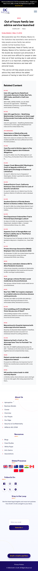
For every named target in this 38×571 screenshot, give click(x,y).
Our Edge (7, 420)
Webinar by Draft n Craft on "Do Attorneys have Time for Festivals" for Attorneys (18, 342)
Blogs (6, 440)
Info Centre (8, 450)
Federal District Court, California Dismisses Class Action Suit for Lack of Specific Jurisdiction (18, 186)
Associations (8, 454)
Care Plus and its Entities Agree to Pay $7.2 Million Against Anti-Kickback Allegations (18, 150)
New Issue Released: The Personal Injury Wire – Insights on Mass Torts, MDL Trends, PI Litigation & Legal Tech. (19, 3)
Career (6, 410)
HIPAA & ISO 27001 (11, 427)
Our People (8, 417)
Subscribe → (19, 527)
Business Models (10, 406)
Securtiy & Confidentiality (13, 424)
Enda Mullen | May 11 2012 (12, 33)
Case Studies (9, 443)
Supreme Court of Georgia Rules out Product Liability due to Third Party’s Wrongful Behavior (17, 234)
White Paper (8, 447)
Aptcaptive (9, 402)
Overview (7, 413)
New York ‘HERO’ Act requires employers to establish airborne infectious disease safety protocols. (19, 294)
